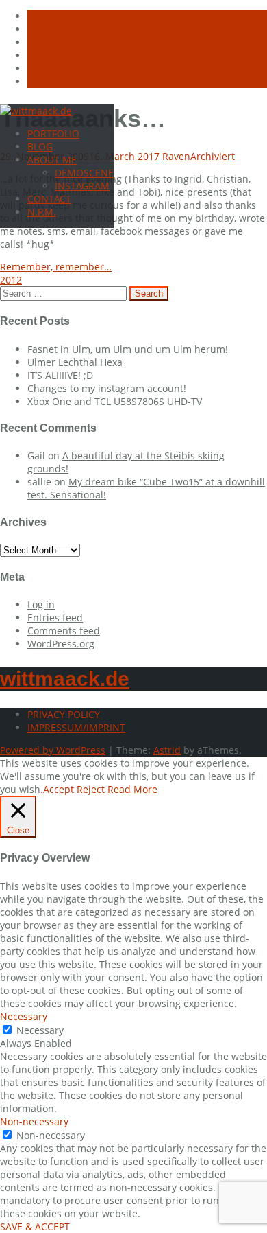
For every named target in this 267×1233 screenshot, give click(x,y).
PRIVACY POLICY (63, 714)
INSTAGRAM (82, 185)
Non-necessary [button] (34, 1121)
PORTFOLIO (53, 133)
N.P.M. (41, 211)
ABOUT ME (52, 159)
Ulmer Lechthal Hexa (75, 362)
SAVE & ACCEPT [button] (35, 1226)
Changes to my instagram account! (106, 388)
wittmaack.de (64, 678)
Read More (132, 789)
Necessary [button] (23, 1016)
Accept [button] (58, 789)
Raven (176, 156)
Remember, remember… (56, 266)
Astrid (167, 750)
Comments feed (63, 630)
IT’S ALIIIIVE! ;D (60, 375)
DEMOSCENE (84, 172)
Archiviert (212, 156)
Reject (91, 789)
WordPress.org (60, 643)
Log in (41, 604)
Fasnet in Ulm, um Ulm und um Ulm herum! (127, 349)
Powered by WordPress (52, 750)
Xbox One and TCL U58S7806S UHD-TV (114, 401)
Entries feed (55, 617)
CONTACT (49, 198)
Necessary (40, 1030)
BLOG (40, 146)
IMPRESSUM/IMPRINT (76, 727)
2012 (11, 279)
